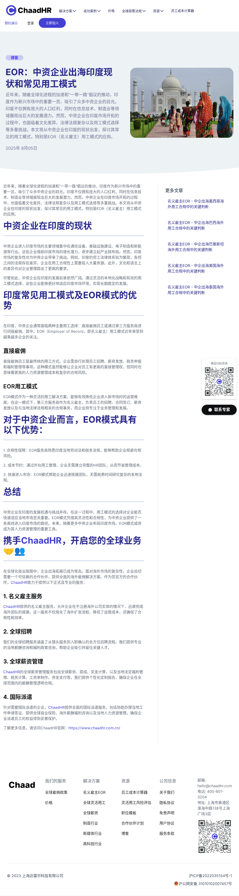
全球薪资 (90, 813)
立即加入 (52, 23)
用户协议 (166, 823)
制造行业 (90, 823)
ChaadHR (19, 582)
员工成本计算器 (182, 11)
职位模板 (128, 813)
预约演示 (11, 23)
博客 (125, 833)
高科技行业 (92, 843)
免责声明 (166, 813)
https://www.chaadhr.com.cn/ (94, 728)
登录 (30, 23)
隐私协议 (166, 802)
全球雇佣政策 (56, 792)
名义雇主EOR (94, 792)
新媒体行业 (92, 833)
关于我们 (166, 792)
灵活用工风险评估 (136, 802)
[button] (67, 11)
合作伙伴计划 (132, 823)
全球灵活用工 (94, 802)
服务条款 (166, 833)
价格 (111, 11)
